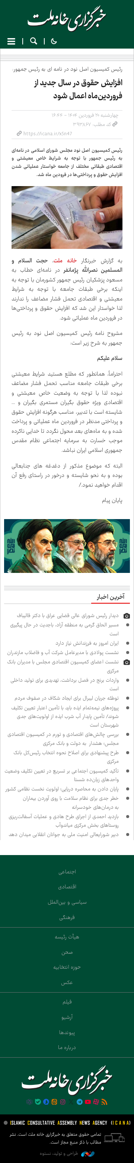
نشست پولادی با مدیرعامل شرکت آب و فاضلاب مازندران (63, 652)
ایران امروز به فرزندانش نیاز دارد (87, 643)
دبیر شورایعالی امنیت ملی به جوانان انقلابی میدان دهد (64, 834)
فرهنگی (67, 917)
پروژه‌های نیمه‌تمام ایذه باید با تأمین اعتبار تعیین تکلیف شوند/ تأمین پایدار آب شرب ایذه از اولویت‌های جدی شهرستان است (65, 717)
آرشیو (67, 1017)
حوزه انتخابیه (67, 967)
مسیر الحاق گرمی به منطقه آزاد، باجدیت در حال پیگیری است (64, 629)
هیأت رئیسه (67, 937)
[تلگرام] (79, 1102)
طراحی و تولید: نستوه (59, 1153)
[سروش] (46, 1102)
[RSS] (104, 1102)
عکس (67, 982)
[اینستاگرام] (63, 1102)
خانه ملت (67, 18)
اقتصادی (67, 887)
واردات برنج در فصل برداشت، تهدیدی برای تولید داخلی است (64, 684)
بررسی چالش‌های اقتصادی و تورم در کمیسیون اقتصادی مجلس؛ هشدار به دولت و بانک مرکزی (63, 738)
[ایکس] (71, 1102)
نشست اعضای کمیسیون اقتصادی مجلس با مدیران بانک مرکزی (63, 666)
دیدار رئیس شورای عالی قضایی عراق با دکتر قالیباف (68, 615)
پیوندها (67, 1032)
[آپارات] (96, 1102)
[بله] (38, 1102)
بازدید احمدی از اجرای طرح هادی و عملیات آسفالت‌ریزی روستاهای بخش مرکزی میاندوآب (64, 820)
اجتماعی (67, 872)
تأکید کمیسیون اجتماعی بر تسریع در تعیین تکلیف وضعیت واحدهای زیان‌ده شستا (61, 775)
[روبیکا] (29, 1102)
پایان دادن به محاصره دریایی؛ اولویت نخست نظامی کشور (62, 789)
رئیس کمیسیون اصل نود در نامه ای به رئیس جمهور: (67, 69)
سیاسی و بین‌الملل (67, 902)
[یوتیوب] (88, 1102)
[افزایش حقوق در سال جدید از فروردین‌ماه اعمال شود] (67, 217)
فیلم (67, 1002)
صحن (67, 952)
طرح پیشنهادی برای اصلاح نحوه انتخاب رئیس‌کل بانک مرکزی (66, 756)
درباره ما (67, 1047)
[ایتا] (54, 1102)
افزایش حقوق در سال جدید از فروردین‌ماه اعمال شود (78, 89)
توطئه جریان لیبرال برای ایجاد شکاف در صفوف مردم (67, 698)
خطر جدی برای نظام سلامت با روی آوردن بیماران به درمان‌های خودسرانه (71, 802)
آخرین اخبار (110, 597)
